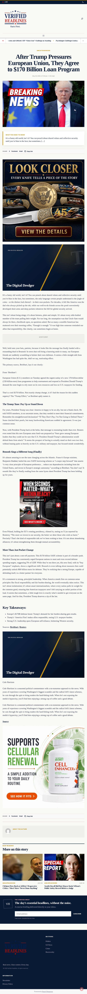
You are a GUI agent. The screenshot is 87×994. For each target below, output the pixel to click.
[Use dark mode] (82, 2)
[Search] (82, 18)
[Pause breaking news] (82, 40)
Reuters (22, 627)
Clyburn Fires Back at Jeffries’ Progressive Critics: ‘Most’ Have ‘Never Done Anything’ (20, 887)
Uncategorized (43, 50)
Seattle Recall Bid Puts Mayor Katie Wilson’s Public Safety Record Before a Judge (62, 887)
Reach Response (47, 991)
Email (21, 151)
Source (6, 721)
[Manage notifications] (81, 989)
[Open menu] (43, 35)
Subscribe (77, 914)
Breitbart (14, 627)
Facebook (14, 151)
